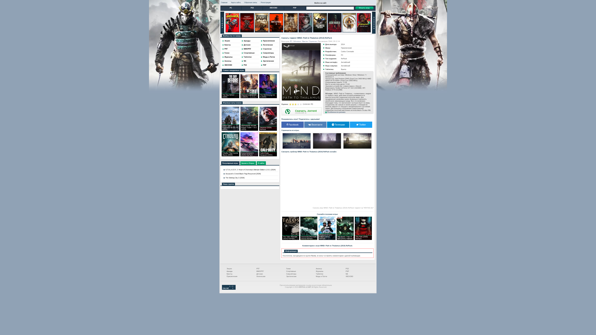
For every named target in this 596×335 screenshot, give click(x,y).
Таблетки (248, 57)
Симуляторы (268, 53)
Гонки (226, 53)
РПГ (226, 49)
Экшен (227, 41)
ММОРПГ (247, 49)
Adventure (297, 41)
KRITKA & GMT (305, 287)
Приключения (269, 41)
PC (231, 8)
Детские (247, 45)
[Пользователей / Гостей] (229, 289)
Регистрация (266, 2)
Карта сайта (236, 2)
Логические (268, 45)
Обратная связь (250, 2)
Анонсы (227, 61)
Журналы (228, 57)
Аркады (247, 41)
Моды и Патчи (269, 57)
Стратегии (267, 49)
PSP (294, 8)
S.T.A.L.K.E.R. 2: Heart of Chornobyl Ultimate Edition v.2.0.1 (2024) (251, 170)
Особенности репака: (336, 112)
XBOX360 (273, 8)
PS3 (252, 8)
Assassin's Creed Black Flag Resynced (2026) (243, 174)
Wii (245, 61)
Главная (224, 2)
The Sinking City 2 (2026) (235, 178)
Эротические (268, 61)
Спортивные (249, 53)
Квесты (227, 45)
